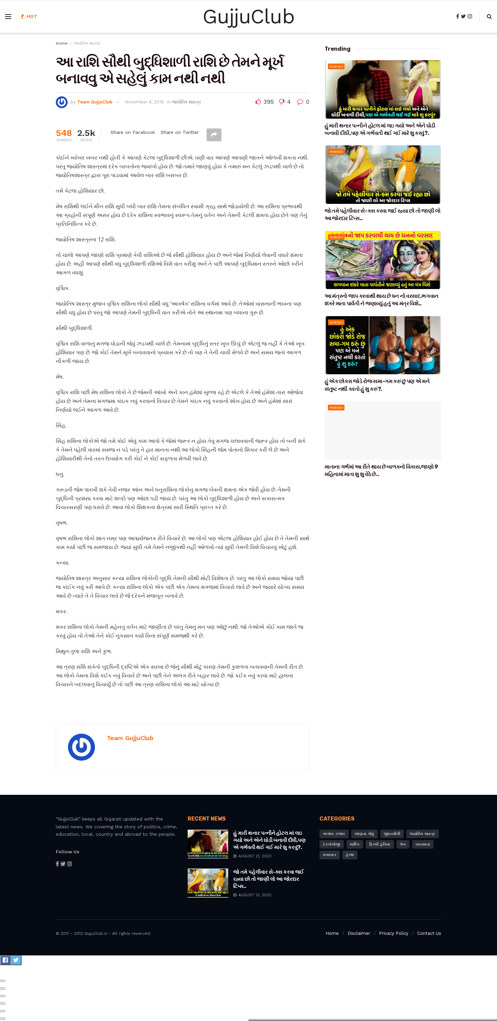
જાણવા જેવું (364, 834)
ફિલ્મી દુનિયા (379, 844)
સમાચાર (336, 66)
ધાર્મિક (355, 844)
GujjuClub (248, 16)
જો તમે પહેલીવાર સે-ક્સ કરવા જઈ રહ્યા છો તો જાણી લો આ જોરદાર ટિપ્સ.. (268, 879)
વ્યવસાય (423, 844)
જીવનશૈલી (392, 834)
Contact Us (429, 933)
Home (62, 43)
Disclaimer (359, 933)
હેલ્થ (350, 855)
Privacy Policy (393, 933)
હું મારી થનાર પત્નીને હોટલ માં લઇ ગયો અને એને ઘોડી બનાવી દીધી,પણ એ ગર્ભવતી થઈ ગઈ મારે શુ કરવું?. (269, 840)
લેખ (403, 844)
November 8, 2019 (144, 101)
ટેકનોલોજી (331, 844)
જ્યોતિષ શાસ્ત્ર (87, 43)
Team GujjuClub (94, 101)
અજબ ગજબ (334, 834)
